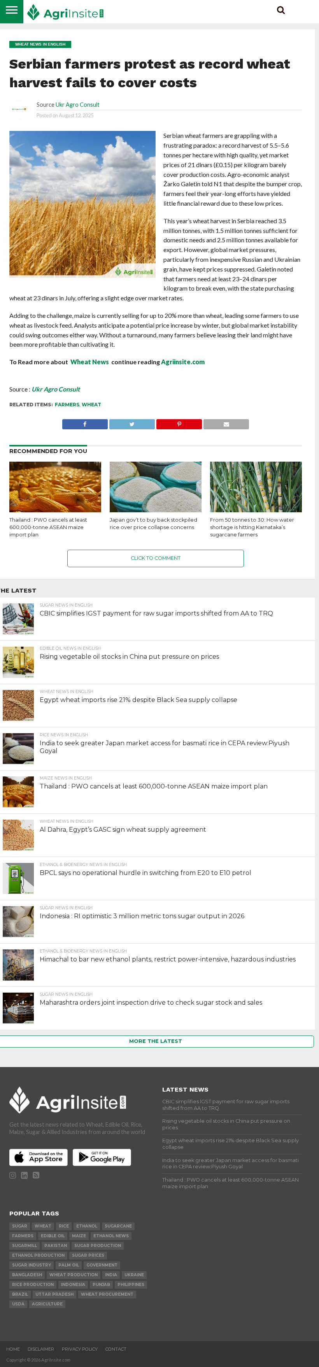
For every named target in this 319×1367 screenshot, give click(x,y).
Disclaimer (41, 1349)
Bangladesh (27, 1274)
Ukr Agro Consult (78, 104)
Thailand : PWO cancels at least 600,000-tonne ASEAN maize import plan (48, 527)
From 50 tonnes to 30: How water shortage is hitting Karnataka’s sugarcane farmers (252, 527)
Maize (79, 1235)
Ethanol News (111, 1235)
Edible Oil (53, 1235)
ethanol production (38, 1255)
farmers (67, 404)
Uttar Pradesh (54, 1294)
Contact (115, 1349)
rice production (33, 1284)
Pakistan (55, 1245)
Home (13, 1349)
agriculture (47, 1304)
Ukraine (134, 1274)
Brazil (20, 1294)
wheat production (73, 1274)
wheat (91, 404)
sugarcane (118, 1226)
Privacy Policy (80, 1349)
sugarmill (24, 1245)
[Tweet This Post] (132, 422)
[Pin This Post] (179, 422)
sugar (19, 1226)
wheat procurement (107, 1294)
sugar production (97, 1245)
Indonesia (73, 1284)
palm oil (68, 1265)
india (111, 1274)
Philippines (130, 1284)
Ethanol (86, 1226)
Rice (64, 1226)
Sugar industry (31, 1265)
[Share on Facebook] (85, 422)
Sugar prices (88, 1255)
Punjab (101, 1284)
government (101, 1265)
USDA (18, 1304)
